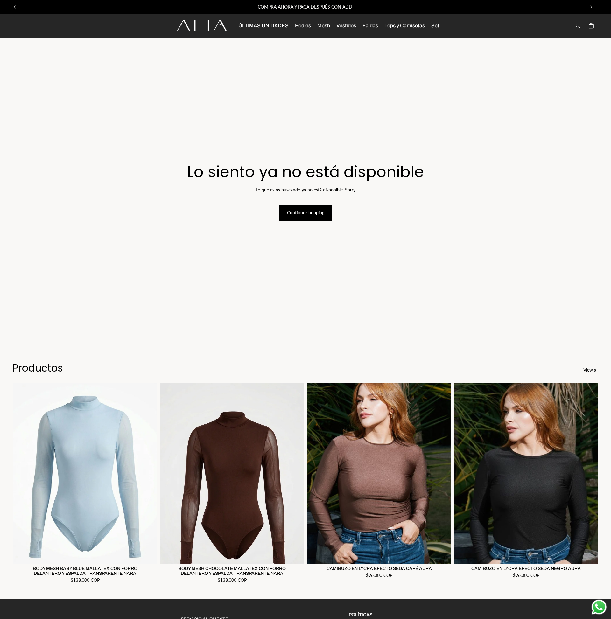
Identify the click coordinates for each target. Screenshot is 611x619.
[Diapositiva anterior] (15, 7)
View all (590, 369)
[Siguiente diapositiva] (591, 7)
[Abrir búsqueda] (578, 26)
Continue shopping (305, 212)
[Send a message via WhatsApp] (599, 607)
